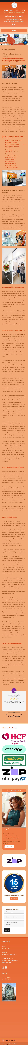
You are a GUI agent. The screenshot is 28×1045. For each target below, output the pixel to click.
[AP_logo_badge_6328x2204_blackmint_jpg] (14, 749)
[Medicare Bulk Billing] (14, 760)
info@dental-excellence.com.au (14, 19)
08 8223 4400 (17, 16)
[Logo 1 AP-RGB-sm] (14, 778)
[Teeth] (14, 738)
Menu (14, 30)
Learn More (9, 847)
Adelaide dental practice (16, 628)
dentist (9, 87)
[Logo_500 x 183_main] (14, 770)
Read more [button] (14, 708)
